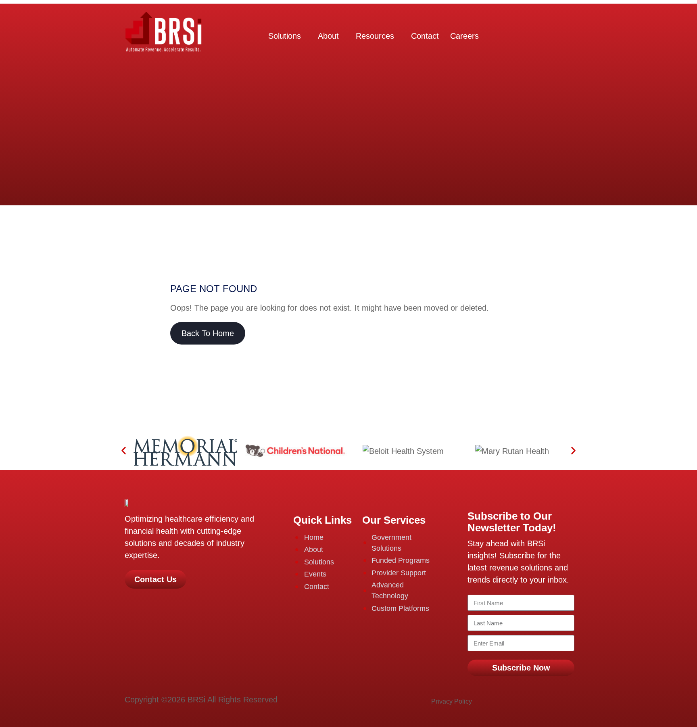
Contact (425, 35)
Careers (464, 35)
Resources (375, 35)
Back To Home (208, 333)
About (328, 35)
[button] (287, 36)
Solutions (284, 35)
